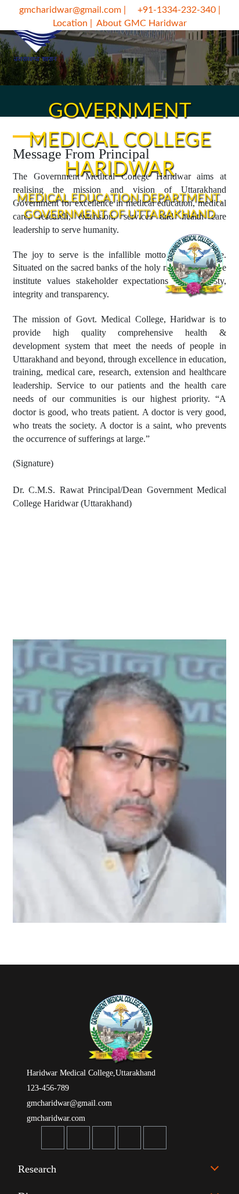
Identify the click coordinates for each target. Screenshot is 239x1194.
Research (37, 1169)
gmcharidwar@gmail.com (69, 10)
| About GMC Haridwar (138, 23)
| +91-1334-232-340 (170, 10)
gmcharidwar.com (54, 1118)
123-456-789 (46, 1088)
